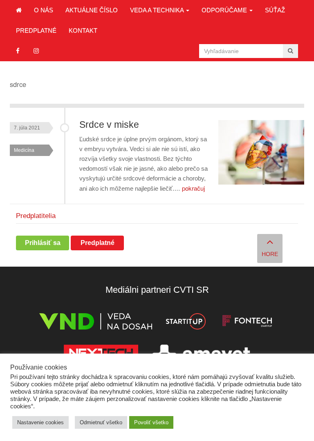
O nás (43, 10)
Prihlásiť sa (43, 242)
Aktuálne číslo (91, 10)
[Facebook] (18, 50)
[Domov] (19, 10)
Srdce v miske (109, 125)
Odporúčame (225, 10)
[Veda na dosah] (95, 322)
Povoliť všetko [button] (151, 422)
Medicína (24, 150)
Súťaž (275, 10)
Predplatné (36, 30)
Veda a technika (157, 10)
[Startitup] (185, 322)
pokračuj (193, 188)
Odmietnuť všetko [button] (101, 422)
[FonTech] (247, 322)
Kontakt (83, 30)
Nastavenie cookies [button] (40, 422)
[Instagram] (36, 50)
